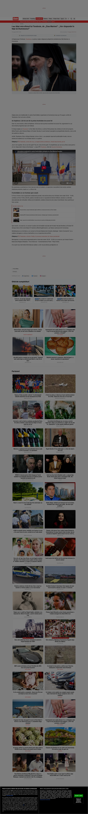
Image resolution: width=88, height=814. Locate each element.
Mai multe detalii (10, 795)
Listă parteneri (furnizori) (45, 799)
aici (23, 804)
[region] (44, 800)
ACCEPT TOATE (78, 795)
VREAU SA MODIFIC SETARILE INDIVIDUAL (78, 800)
